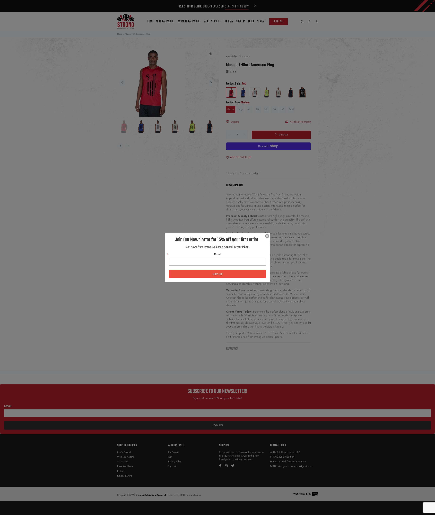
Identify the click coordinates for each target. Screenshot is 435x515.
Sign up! (218, 274)
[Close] (267, 236)
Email (217, 254)
